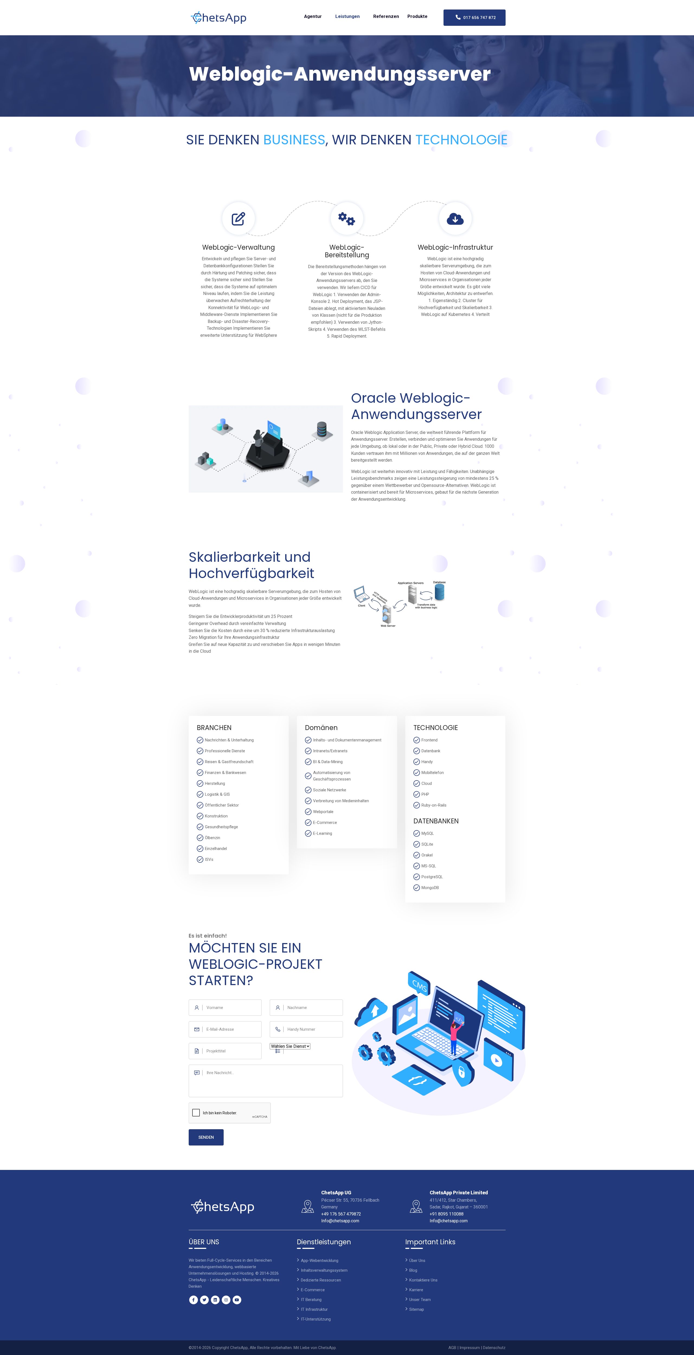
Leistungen (347, 16)
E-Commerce (313, 1289)
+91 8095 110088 (447, 1214)
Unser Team (420, 1299)
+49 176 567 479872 (341, 1214)
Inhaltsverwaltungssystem (324, 1270)
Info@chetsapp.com (340, 1220)
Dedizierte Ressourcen (321, 1280)
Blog (413, 1270)
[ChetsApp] (218, 17)
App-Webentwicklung (319, 1260)
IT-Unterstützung (316, 1319)
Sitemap (416, 1309)
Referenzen (386, 16)
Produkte (417, 16)
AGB (452, 1347)
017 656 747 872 (478, 17)
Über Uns (417, 1260)
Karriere (416, 1289)
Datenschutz (494, 1347)
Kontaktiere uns (423, 1280)
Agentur (313, 16)
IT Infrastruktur (314, 1309)
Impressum (470, 1347)
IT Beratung (311, 1299)
